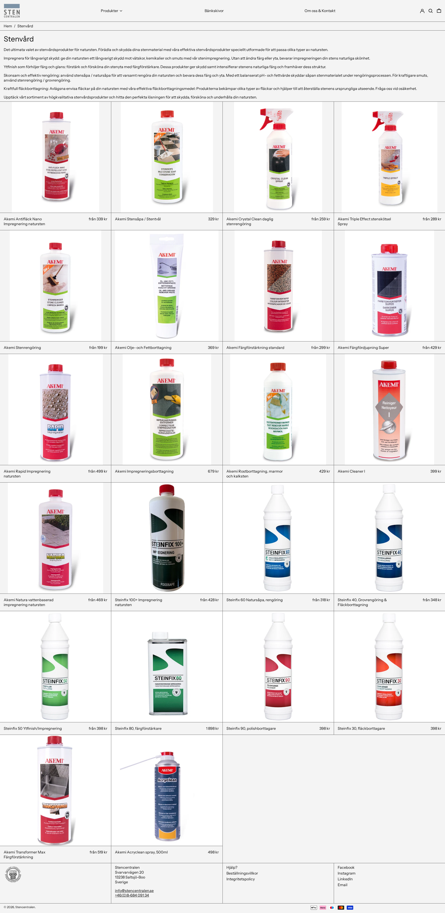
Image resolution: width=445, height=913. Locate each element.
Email (342, 884)
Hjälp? (231, 867)
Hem (8, 26)
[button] (439, 11)
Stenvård (25, 26)
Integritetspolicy (240, 879)
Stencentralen (25, 907)
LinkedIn (345, 879)
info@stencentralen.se (134, 890)
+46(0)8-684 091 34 (132, 895)
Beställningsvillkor (242, 873)
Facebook (346, 867)
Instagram (347, 873)
